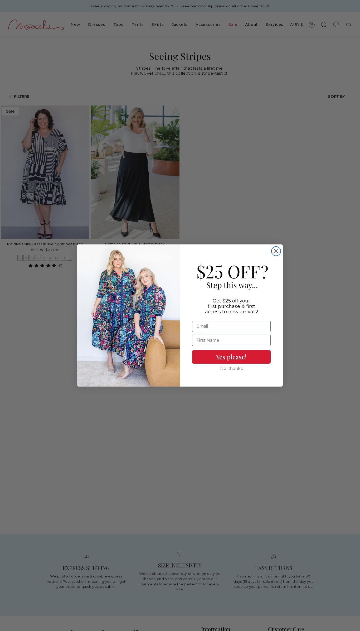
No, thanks (231, 368)
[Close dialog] (276, 251)
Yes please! (231, 357)
